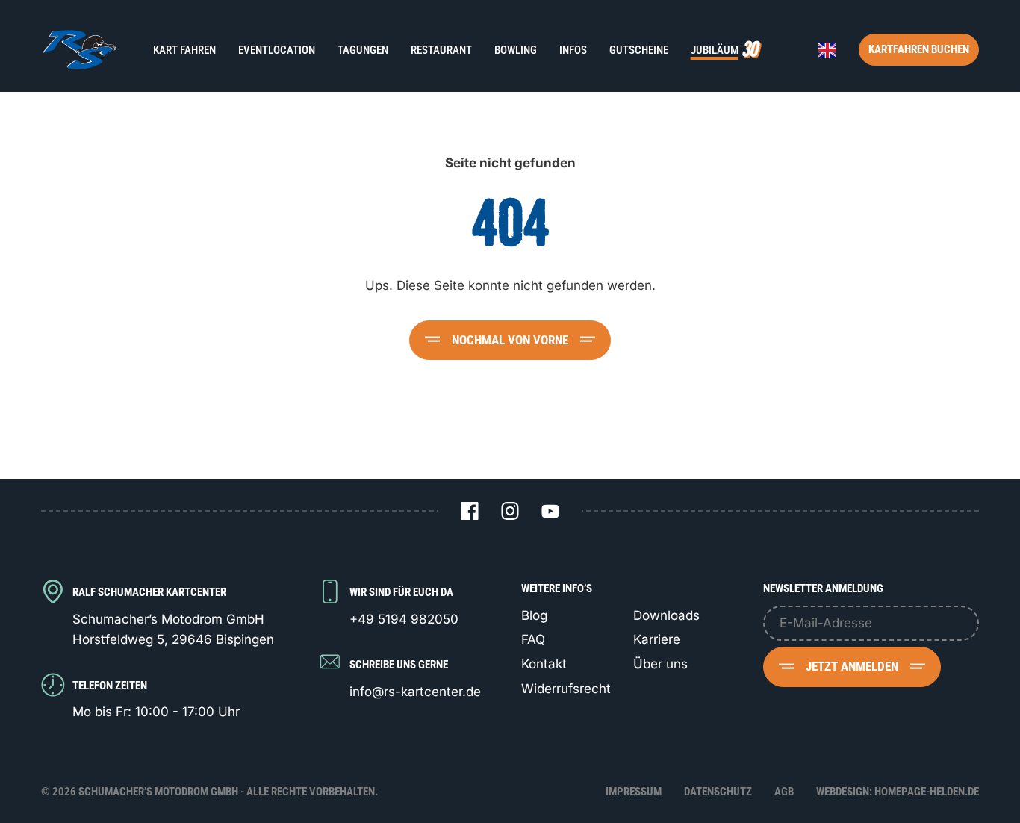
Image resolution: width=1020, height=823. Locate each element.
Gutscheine (638, 50)
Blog (534, 615)
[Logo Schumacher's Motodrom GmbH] (78, 49)
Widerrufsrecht (566, 688)
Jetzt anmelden (852, 666)
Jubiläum (714, 50)
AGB (784, 791)
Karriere (656, 639)
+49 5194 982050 (403, 619)
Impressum (634, 791)
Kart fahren (184, 50)
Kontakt (544, 663)
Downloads (666, 615)
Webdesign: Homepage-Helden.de (897, 791)
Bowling (515, 50)
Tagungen (363, 50)
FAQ (533, 639)
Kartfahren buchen (918, 49)
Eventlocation (276, 50)
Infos (573, 50)
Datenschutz (718, 791)
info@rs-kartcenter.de (415, 691)
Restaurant (441, 50)
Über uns (660, 663)
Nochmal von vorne (510, 339)
